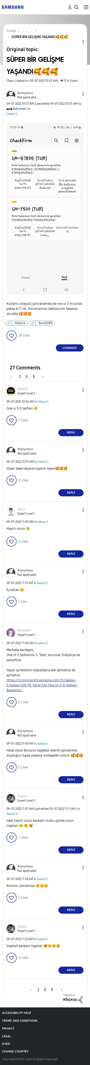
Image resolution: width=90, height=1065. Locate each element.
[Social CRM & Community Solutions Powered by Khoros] (72, 998)
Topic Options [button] (76, 41)
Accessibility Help (16, 1013)
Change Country (15, 1051)
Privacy (8, 1028)
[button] (76, 94)
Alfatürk (20, 323)
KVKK (6, 1044)
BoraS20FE (46, 323)
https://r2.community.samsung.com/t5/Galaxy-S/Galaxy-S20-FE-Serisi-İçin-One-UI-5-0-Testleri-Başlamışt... (42, 685)
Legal (6, 1036)
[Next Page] (41, 376)
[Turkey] (12, 7)
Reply (71, 432)
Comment (70, 348)
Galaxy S (11, 114)
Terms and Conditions (20, 1021)
